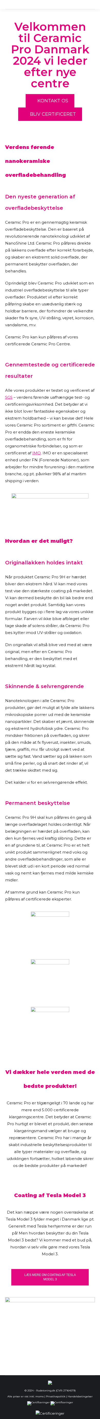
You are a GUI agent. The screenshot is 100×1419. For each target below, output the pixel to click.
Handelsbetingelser (80, 1396)
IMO (36, 452)
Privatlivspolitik (55, 1396)
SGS (9, 397)
